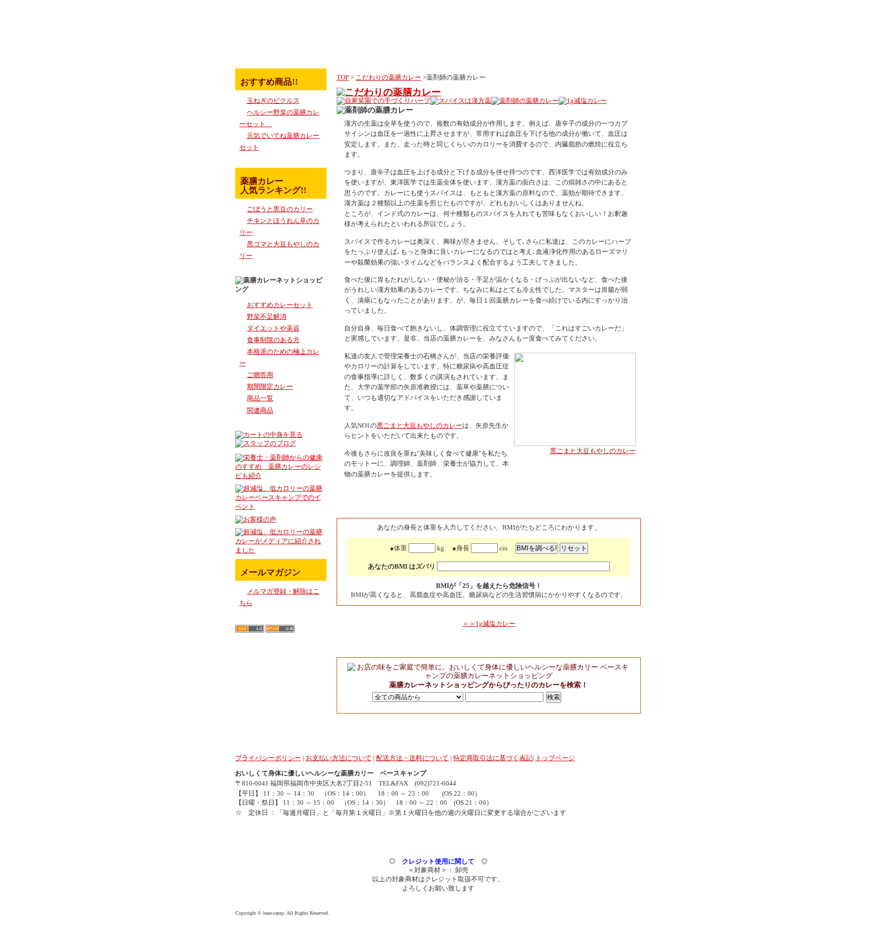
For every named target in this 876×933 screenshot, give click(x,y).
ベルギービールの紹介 (606, 51)
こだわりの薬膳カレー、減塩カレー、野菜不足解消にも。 (346, 51)
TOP (343, 77)
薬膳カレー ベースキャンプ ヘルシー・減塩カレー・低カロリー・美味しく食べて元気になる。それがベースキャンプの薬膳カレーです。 (280, 17)
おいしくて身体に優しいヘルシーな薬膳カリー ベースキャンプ (330, 773)
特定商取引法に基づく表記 (492, 758)
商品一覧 (260, 398)
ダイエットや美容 (273, 328)
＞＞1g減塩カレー (489, 623)
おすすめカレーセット (280, 305)
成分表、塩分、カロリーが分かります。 (498, 51)
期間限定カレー (270, 386)
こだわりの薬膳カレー (388, 77)
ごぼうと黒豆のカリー (280, 209)
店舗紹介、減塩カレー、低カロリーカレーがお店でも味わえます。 (545, 51)
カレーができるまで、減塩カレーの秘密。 (433, 51)
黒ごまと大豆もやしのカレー (593, 451)
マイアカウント (564, 25)
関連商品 (260, 410)
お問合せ (615, 25)
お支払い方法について (339, 758)
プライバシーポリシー (268, 758)
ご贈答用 (260, 375)
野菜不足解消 (266, 316)
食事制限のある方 (273, 340)
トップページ (268, 51)
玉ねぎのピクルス (273, 100)
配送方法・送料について (412, 758)
